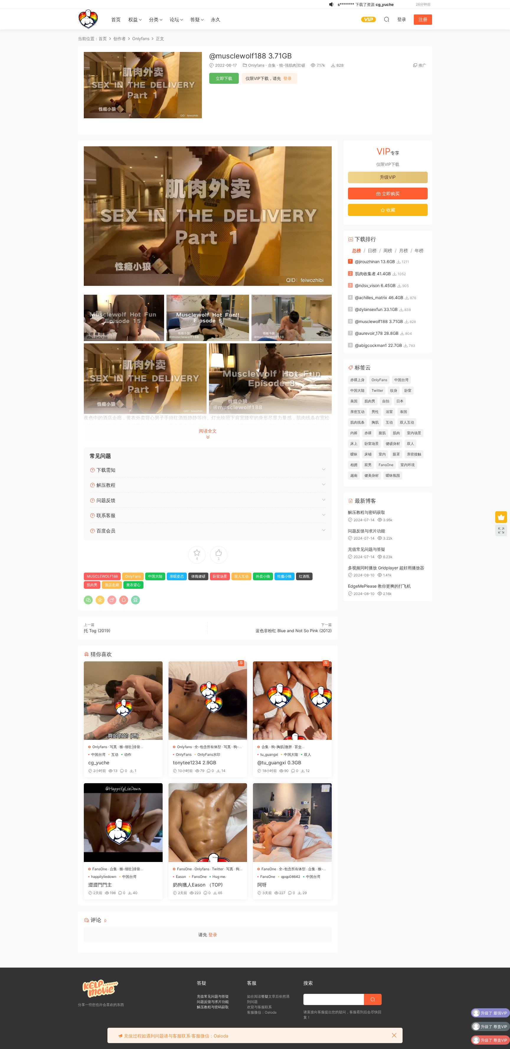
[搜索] (387, 19)
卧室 (407, 390)
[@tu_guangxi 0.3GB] (292, 700)
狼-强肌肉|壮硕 (292, 65)
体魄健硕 (198, 576)
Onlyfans (256, 65)
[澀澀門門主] (123, 822)
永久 (215, 19)
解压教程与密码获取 (366, 512)
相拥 (353, 465)
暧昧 (353, 454)
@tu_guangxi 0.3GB (279, 763)
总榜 (356, 250)
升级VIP (388, 177)
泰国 (403, 411)
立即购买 (390, 193)
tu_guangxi (269, 754)
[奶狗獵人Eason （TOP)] (208, 822)
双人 (307, 754)
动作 (127, 754)
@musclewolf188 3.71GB (379, 321)
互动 (114, 754)
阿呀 (262, 885)
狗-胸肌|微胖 (281, 747)
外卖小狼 (263, 576)
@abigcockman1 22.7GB (378, 345)
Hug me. (219, 876)
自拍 (385, 401)
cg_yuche (98, 763)
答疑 (195, 19)
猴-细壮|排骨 (130, 747)
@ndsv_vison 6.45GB (375, 285)
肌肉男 (92, 585)
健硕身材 (393, 443)
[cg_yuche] (123, 700)
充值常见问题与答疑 (366, 549)
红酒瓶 (304, 576)
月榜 (403, 250)
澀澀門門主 (100, 885)
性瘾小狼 (284, 576)
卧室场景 (220, 576)
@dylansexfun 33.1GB (376, 309)
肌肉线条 (357, 422)
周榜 (387, 250)
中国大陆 (155, 576)
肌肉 (396, 433)
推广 (422, 65)
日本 (399, 401)
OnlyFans (133, 576)
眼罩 (396, 454)
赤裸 (368, 433)
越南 (353, 475)
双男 (368, 465)
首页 (116, 19)
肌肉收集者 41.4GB (373, 273)
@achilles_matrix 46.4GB (379, 297)
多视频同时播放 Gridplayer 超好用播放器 (386, 567)
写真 (113, 747)
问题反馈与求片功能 (366, 530)
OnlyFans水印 (208, 754)
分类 (153, 19)
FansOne (99, 869)
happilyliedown (103, 876)
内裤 (353, 433)
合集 (272, 65)
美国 (353, 401)
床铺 (368, 454)
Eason (181, 876)
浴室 (389, 411)
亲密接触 (414, 454)
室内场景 (414, 433)
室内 (382, 454)
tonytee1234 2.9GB (194, 763)
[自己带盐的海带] (88, 19)
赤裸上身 (357, 380)
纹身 (393, 390)
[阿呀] (292, 822)
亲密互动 (357, 411)
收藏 (390, 210)
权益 (133, 19)
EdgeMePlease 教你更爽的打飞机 (379, 586)
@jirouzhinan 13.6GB (375, 261)
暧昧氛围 (393, 475)
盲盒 (298, 747)
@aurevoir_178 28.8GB (376, 333)
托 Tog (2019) (97, 630)
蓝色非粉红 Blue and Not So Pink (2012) (294, 630)
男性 (375, 411)
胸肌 (375, 422)
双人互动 (241, 576)
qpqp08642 (290, 876)
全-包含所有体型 (207, 747)
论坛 (174, 19)
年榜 (419, 250)
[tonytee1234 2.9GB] (208, 700)
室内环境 (408, 465)
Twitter (217, 869)
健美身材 (371, 475)
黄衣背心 (133, 585)
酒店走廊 (112, 585)
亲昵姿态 (177, 576)
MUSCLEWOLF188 (102, 576)
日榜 (372, 250)
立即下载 (224, 78)
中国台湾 (98, 754)
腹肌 (382, 433)
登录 (287, 78)
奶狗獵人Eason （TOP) (198, 885)
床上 (353, 443)
